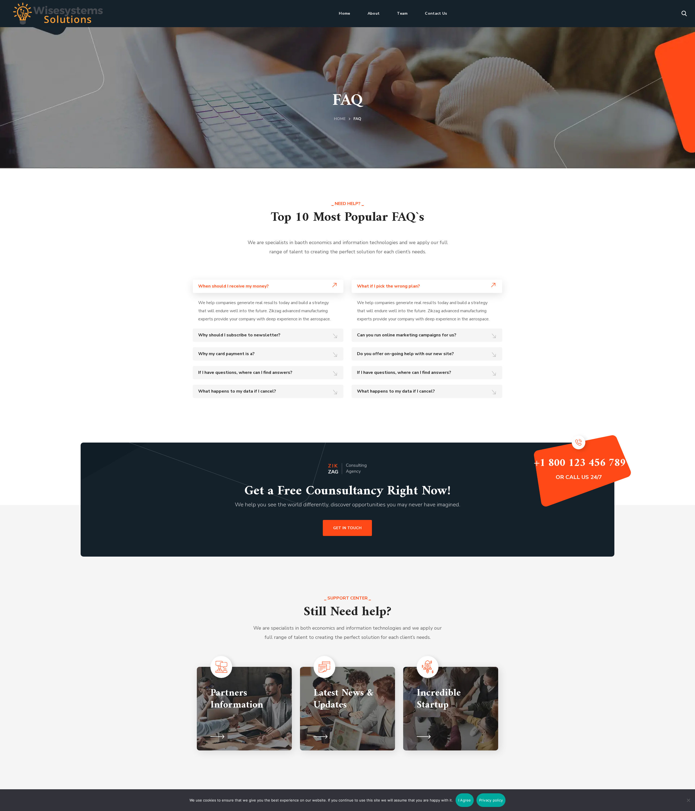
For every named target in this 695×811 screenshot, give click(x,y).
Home (340, 118)
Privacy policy (491, 800)
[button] (684, 13)
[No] (688, 800)
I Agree (464, 800)
